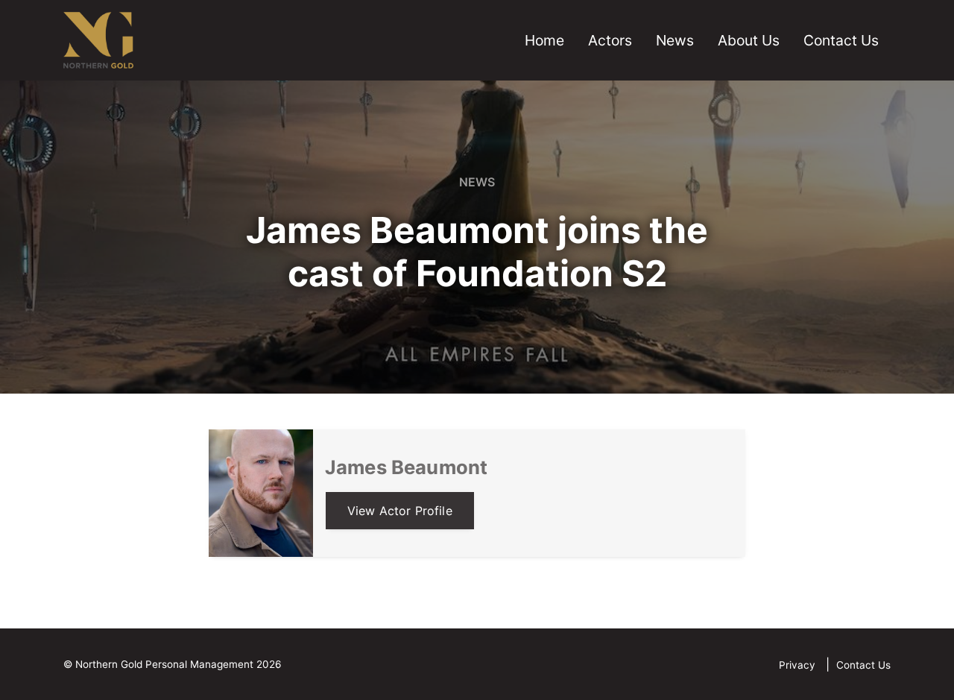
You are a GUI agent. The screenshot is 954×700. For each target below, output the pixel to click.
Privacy (798, 665)
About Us (749, 40)
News (675, 40)
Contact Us (841, 40)
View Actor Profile (399, 510)
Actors (610, 40)
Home (544, 40)
